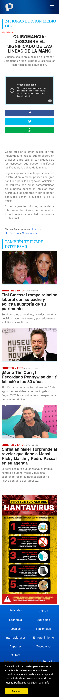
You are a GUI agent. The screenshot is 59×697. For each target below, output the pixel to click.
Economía (15, 619)
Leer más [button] (44, 682)
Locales (15, 628)
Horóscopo (12, 233)
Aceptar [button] (16, 691)
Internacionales (16, 637)
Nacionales (43, 628)
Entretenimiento (43, 637)
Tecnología (43, 646)
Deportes (16, 646)
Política (43, 611)
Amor (35, 229)
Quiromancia (30, 233)
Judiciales (43, 619)
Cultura (15, 655)
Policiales (16, 610)
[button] (52, 7)
